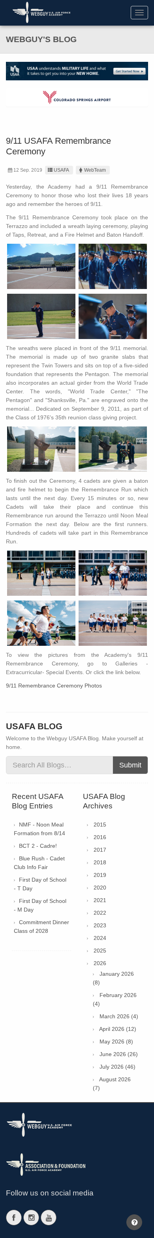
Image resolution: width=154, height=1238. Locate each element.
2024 (100, 938)
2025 (100, 950)
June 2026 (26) (119, 1054)
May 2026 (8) (116, 1041)
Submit (130, 765)
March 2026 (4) (119, 1016)
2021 (100, 900)
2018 (100, 862)
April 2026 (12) (117, 1029)
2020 (100, 887)
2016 (100, 837)
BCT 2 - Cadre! (38, 846)
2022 (100, 913)
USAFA (61, 170)
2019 (100, 875)
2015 (100, 824)
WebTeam (95, 170)
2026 (100, 963)
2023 (100, 925)
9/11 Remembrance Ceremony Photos (54, 685)
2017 (100, 850)
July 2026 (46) (117, 1067)
